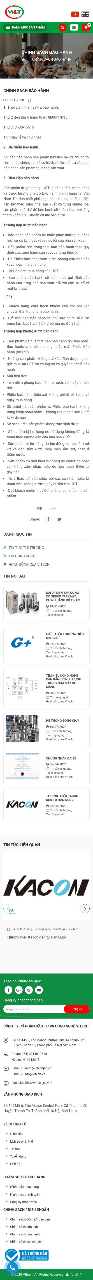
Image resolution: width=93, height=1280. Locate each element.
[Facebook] (48, 519)
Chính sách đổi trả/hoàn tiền (30, 1219)
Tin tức (15, 1149)
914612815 (31, 1059)
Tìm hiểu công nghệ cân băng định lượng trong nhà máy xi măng (63, 681)
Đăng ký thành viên (23, 1202)
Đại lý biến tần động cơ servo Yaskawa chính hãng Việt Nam (63, 596)
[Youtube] (39, 990)
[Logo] (15, 11)
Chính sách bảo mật (24, 1227)
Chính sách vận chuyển (26, 1242)
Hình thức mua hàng (24, 1187)
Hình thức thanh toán (25, 1194)
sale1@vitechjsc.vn (37, 1068)
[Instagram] (59, 519)
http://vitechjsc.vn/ (38, 1082)
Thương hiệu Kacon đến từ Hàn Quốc (62, 798)
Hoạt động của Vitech (29, 564)
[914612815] (12, 1267)
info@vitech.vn (34, 1074)
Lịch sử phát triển (22, 1141)
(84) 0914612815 (34, 1054)
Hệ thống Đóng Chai (62, 720)
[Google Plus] (19, 990)
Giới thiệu (16, 1134)
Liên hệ (15, 1164)
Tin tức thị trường (26, 548)
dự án (52, 508)
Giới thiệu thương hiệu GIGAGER (65, 636)
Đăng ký (77, 1009)
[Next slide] (85, 908)
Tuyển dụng (18, 1156)
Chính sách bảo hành (25, 1234)
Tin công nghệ (22, 556)
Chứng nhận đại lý (61, 758)
